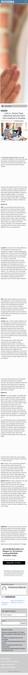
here (24, 544)
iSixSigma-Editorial (19, 121)
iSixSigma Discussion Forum (10, 157)
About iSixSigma (6, 658)
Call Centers (8, 106)
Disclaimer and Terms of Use (16, 575)
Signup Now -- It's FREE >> (14, 563)
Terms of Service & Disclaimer (9, 661)
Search (4, 621)
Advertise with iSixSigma (8, 667)
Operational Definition (5, 603)
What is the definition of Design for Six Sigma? (17, 601)
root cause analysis (10, 596)
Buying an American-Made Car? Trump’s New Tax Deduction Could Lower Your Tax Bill (13, 634)
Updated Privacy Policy (7, 664)
